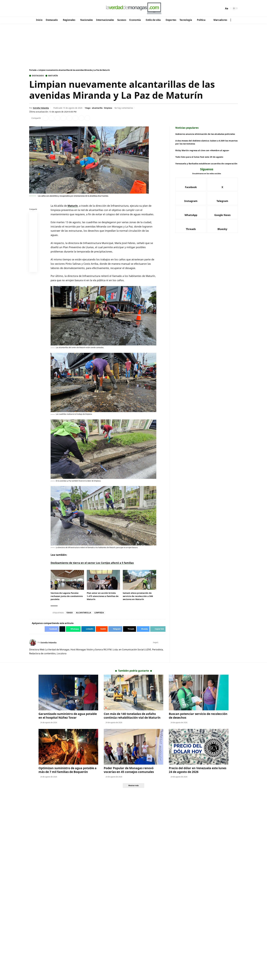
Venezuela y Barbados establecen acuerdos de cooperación (206, 163)
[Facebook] (32, 8)
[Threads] (54, 8)
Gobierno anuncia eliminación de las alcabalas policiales (205, 134)
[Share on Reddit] (69, 118)
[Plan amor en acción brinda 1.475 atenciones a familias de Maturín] (103, 580)
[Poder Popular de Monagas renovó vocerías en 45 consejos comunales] (133, 747)
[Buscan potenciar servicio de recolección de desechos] (198, 692)
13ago (88, 108)
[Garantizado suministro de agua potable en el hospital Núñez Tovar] (68, 692)
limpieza (108, 108)
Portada (32, 70)
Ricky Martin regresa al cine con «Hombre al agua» (202, 150)
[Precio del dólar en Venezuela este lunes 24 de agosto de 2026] (198, 747)
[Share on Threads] (81, 118)
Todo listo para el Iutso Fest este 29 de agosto (199, 156)
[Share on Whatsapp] (57, 118)
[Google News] (39, 8)
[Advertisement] (133, 44)
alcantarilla (97, 108)
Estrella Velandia (41, 108)
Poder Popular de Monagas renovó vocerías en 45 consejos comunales (129, 770)
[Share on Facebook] (45, 118)
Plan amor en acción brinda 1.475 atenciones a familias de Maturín (102, 596)
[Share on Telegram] (75, 118)
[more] (231, 20)
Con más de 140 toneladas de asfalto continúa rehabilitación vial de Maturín (132, 715)
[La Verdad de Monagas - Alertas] (133, 8)
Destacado (38, 76)
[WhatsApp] (50, 8)
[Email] (33, 268)
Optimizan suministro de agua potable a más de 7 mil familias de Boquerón (68, 770)
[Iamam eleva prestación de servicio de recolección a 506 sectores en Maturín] (139, 580)
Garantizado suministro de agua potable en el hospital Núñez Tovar (68, 715)
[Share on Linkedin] (63, 118)
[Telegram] (47, 8)
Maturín (53, 76)
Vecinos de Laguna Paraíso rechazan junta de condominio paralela (67, 596)
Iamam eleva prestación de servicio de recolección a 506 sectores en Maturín (138, 596)
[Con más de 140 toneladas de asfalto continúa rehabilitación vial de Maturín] (133, 692)
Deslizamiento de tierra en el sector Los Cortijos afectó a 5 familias (92, 562)
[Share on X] (51, 118)
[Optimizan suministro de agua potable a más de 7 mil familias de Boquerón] (68, 747)
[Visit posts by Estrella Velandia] (32, 642)
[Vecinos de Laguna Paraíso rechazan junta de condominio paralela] (67, 580)
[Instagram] (43, 8)
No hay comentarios (123, 108)
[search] (221, 8)
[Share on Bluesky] (33, 262)
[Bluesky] (58, 8)
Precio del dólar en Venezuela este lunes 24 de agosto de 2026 (197, 770)
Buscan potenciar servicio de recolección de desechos (198, 715)
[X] (35, 8)
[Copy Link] (87, 118)
